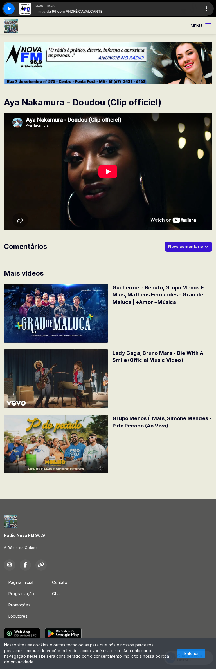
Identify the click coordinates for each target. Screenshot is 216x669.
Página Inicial (20, 582)
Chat (56, 593)
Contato (59, 582)
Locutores (18, 616)
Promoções (19, 604)
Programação (21, 593)
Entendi (191, 653)
